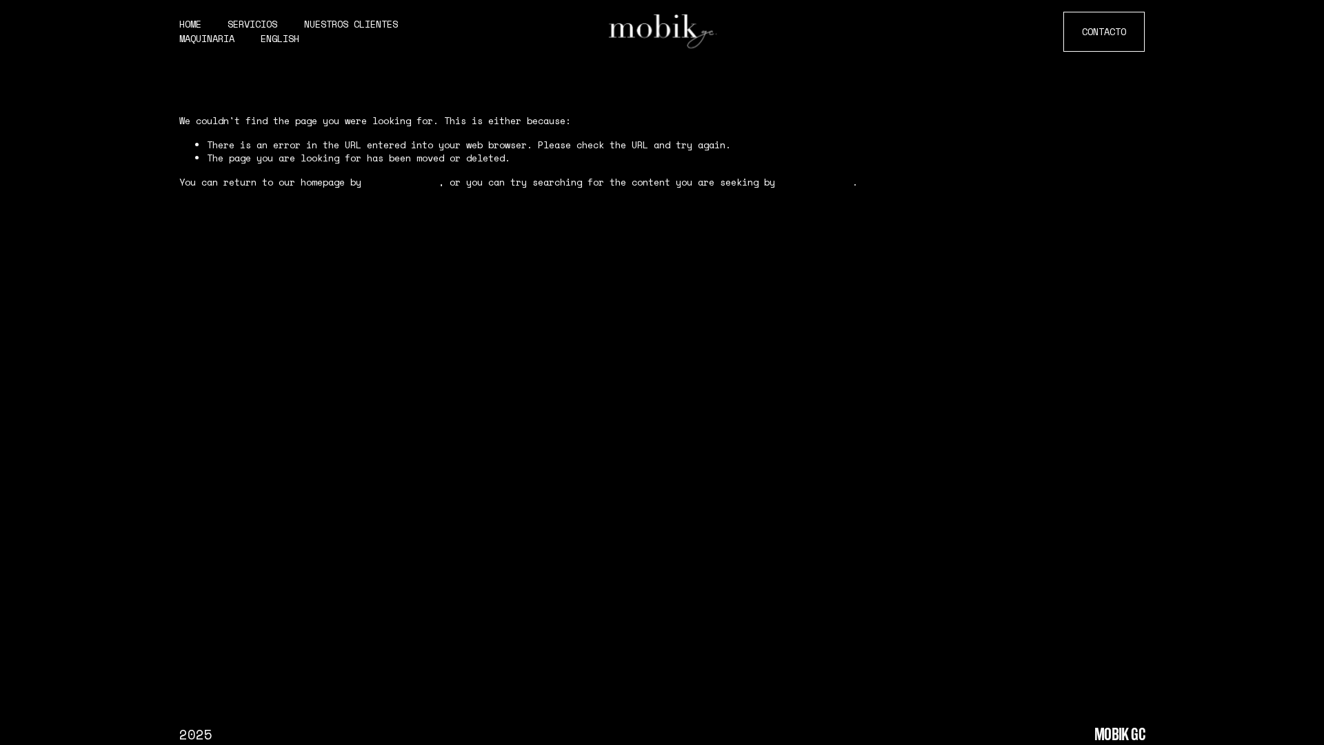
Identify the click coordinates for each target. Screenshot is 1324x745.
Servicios (252, 24)
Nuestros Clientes (351, 24)
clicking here (403, 182)
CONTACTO (1104, 32)
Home (190, 24)
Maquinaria (206, 39)
